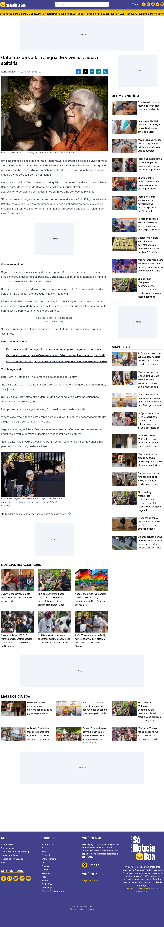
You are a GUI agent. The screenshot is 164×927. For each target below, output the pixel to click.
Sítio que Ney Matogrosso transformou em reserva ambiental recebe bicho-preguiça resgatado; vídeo (51, 599)
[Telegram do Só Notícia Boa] (157, 4)
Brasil (16, 14)
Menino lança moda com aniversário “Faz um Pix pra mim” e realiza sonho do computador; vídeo (150, 265)
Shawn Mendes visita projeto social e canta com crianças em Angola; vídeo (17, 597)
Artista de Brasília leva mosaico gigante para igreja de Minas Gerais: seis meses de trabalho (38, 733)
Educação (36, 14)
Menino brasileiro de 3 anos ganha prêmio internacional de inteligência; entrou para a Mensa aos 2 (148, 379)
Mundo (81, 14)
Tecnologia (131, 14)
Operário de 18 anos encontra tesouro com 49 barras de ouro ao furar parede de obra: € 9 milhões (148, 244)
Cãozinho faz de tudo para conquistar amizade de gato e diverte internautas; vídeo (56, 361)
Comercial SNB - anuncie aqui (15, 851)
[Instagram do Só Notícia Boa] (148, 4)
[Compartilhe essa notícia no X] (85, 71)
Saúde (106, 14)
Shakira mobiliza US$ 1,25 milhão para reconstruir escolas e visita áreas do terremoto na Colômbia (16, 640)
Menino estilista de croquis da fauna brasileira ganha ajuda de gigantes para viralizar (150, 459)
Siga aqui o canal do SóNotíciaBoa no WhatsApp (54, 319)
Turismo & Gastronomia (151, 14)
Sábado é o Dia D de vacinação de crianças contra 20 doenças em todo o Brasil (149, 126)
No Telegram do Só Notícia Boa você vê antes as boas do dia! (34, 514)
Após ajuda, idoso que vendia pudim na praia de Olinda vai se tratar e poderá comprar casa (149, 358)
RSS (3, 862)
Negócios (91, 14)
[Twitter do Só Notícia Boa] (153, 4)
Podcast (71, 14)
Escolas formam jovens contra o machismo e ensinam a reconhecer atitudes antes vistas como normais (94, 735)
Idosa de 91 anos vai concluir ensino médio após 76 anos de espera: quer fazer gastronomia (150, 400)
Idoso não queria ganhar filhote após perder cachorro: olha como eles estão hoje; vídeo (150, 164)
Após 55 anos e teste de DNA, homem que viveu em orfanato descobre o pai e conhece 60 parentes (90, 640)
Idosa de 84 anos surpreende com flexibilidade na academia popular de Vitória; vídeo (147, 203)
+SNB (134, 4)
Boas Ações (6, 14)
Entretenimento (51, 14)
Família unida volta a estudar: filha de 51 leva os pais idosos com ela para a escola (149, 224)
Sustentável (117, 14)
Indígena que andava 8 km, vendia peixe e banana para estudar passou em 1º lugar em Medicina (148, 420)
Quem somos (7, 848)
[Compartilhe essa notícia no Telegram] (105, 71)
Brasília (25, 14)
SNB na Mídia (7, 844)
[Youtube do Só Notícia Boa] (162, 4)
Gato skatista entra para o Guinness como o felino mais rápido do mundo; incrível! (55, 355)
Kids (63, 14)
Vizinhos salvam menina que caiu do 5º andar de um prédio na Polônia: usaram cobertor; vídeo (150, 542)
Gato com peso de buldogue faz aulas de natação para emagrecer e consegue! (54, 349)
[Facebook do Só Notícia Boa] (144, 4)
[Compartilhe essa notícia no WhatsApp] (98, 71)
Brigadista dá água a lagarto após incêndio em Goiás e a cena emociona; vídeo (149, 523)
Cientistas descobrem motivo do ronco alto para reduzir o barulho (149, 106)
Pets (99, 14)
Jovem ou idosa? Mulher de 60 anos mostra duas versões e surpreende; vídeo (148, 441)
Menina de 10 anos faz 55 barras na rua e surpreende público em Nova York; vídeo (148, 733)
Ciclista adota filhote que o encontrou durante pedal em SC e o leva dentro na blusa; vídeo (54, 639)
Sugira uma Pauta (9, 855)
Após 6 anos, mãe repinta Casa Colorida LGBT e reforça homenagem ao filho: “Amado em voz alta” (90, 599)
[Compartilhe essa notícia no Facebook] (78, 71)
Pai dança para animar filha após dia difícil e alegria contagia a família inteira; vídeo (149, 478)
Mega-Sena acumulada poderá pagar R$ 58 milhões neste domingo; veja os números (150, 145)
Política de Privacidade (12, 859)
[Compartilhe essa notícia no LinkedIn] (92, 71)
